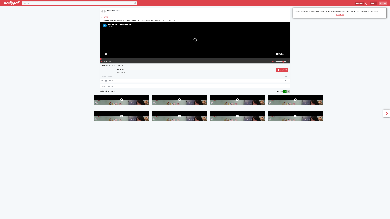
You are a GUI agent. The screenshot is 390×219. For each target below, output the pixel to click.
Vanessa (110, 10)
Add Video (359, 3)
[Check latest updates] (366, 3)
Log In (373, 3)
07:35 (106, 17)
